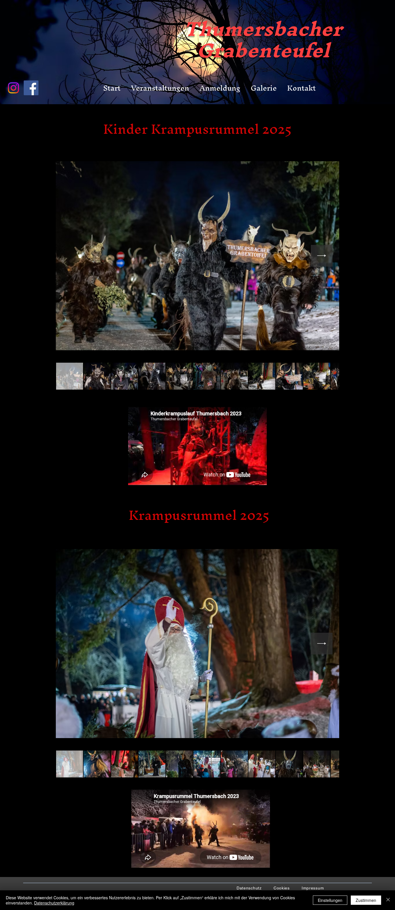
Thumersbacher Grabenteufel (263, 39)
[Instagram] (13, 87)
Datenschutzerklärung (54, 903)
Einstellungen (330, 900)
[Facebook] (31, 87)
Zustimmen (366, 900)
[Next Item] (322, 256)
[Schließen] (388, 900)
